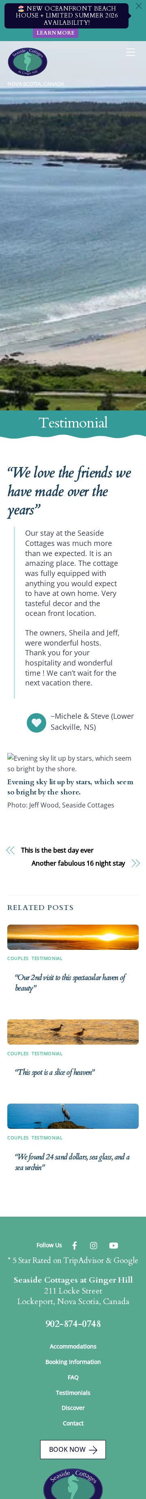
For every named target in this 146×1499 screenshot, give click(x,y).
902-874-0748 (73, 1324)
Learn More (55, 33)
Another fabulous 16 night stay (78, 863)
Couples (18, 958)
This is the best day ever (57, 850)
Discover (73, 1408)
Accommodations (73, 1346)
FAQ (73, 1377)
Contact (73, 1423)
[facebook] (75, 1244)
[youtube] (113, 1244)
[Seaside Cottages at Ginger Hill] (27, 72)
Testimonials (73, 1392)
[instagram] (94, 1244)
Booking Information (73, 1362)
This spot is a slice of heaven (54, 1072)
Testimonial (47, 958)
